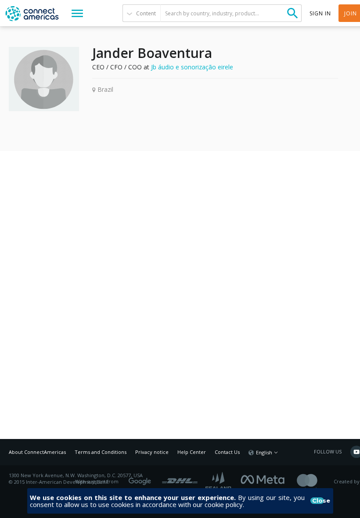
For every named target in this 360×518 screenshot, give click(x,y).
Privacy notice (152, 452)
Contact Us (227, 452)
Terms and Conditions (100, 452)
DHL (180, 478)
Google (141, 478)
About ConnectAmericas (37, 452)
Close (318, 500)
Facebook (265, 478)
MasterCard (314, 482)
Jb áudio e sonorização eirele (192, 67)
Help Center (191, 452)
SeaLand (219, 482)
